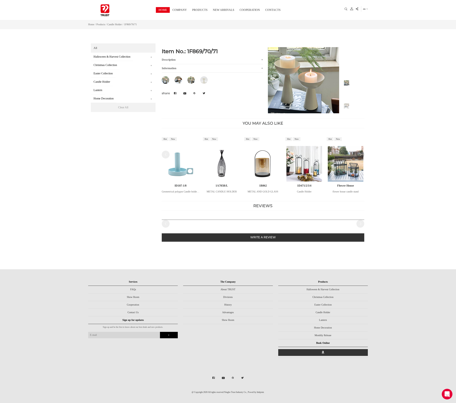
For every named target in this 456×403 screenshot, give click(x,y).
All (95, 47)
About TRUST (228, 289)
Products (100, 24)
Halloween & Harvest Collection (323, 289)
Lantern (323, 320)
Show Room (133, 297)
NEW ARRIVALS (223, 9)
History (228, 304)
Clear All (123, 107)
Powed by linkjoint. (256, 392)
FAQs (133, 289)
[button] (360, 154)
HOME (163, 9)
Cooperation (133, 304)
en (364, 9)
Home (91, 24)
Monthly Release (323, 335)
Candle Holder (115, 24)
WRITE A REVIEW (263, 237)
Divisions (228, 297)
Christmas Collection (322, 297)
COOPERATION (250, 9)
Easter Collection (323, 304)
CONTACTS (273, 9)
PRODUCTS (200, 9)
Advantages (228, 312)
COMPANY (179, 9)
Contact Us (133, 312)
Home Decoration (323, 327)
